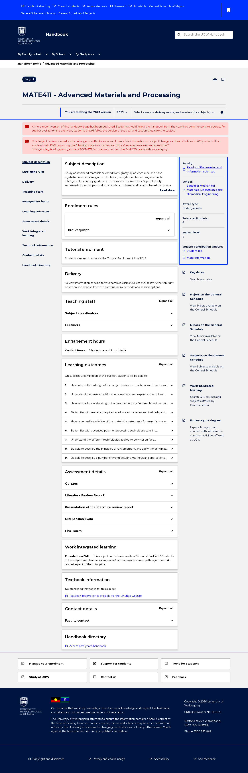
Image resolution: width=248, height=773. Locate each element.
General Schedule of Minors (38, 13)
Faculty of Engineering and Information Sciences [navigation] (204, 169)
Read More (167, 190)
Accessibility (161, 759)
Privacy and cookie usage (109, 759)
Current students (68, 6)
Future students (97, 6)
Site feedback (207, 759)
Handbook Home (29, 63)
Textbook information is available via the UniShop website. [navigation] (105, 595)
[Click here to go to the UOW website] (29, 36)
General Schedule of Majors (166, 6)
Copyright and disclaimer (48, 759)
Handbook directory (37, 6)
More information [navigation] (198, 258)
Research (120, 6)
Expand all (163, 218)
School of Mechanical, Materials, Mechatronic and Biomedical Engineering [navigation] (205, 190)
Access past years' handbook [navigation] (87, 646)
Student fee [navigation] (194, 250)
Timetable (140, 6)
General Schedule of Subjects (76, 13)
